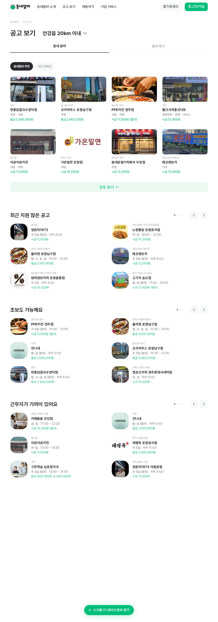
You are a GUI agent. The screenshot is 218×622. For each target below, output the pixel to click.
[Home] (20, 6)
